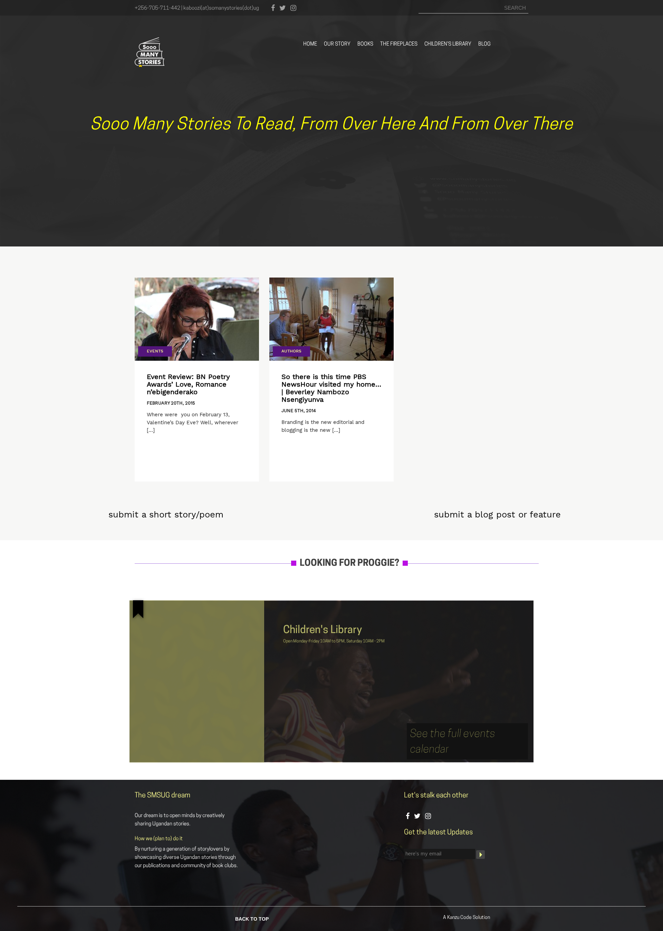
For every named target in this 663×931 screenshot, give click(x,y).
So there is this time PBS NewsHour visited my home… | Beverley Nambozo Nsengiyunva (331, 388)
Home (310, 44)
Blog (484, 44)
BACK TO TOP (252, 918)
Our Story (337, 44)
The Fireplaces (398, 44)
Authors (291, 351)
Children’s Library (447, 44)
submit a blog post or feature (497, 514)
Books (365, 44)
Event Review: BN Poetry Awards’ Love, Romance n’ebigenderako (188, 384)
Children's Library (322, 630)
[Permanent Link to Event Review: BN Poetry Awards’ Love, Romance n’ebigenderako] (197, 319)
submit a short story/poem (165, 514)
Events (155, 351)
